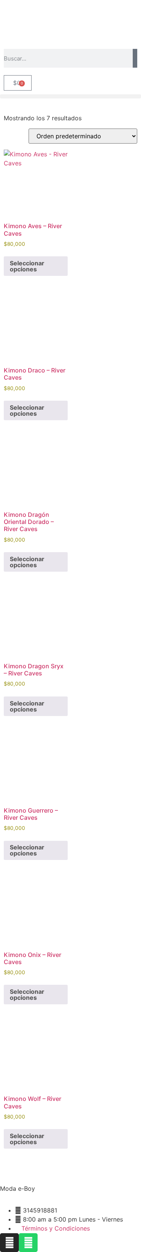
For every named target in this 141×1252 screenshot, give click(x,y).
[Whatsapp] (28, 1242)
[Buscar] (135, 58)
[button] (70, 96)
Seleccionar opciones (27, 266)
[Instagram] (9, 1242)
